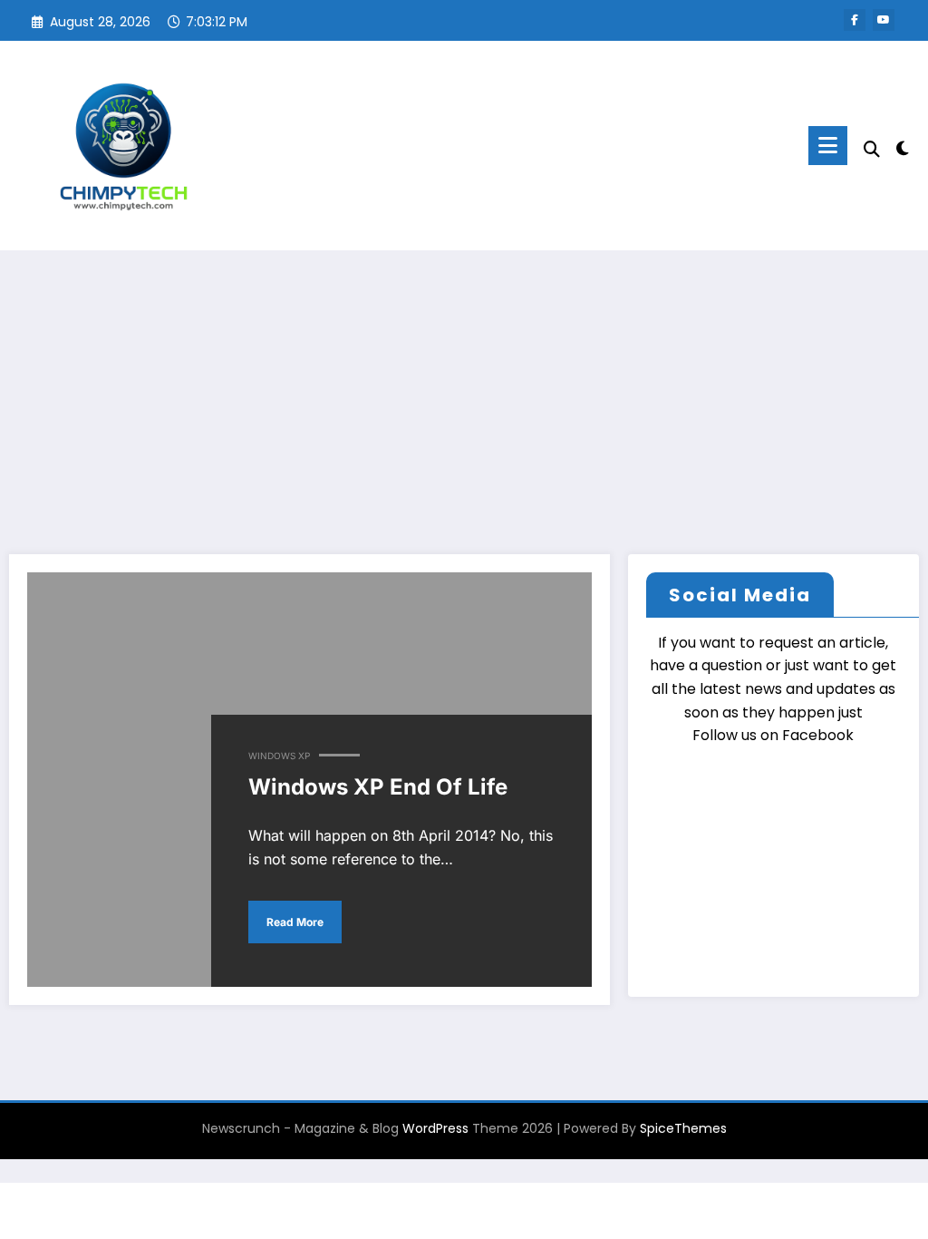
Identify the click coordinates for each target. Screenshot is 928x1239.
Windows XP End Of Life (378, 787)
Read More (295, 922)
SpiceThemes (683, 1128)
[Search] (872, 149)
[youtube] (883, 20)
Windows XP (279, 755)
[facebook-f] (854, 20)
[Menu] (827, 145)
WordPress (435, 1128)
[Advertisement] (464, 386)
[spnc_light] (902, 146)
